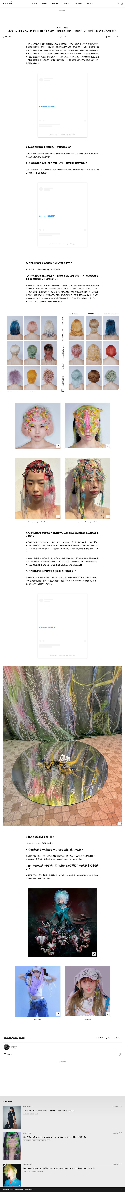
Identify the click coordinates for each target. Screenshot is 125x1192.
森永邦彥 (40, 1171)
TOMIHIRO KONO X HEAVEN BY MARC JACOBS (55, 1137)
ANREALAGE (27, 1171)
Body (30, 1133)
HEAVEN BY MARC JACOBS (39, 1140)
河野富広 (15, 1037)
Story (66, 28)
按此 (27, 1189)
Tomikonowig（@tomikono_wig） (62, 134)
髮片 (48, 1140)
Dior (37, 1113)
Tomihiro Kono (7, 1037)
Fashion (59, 28)
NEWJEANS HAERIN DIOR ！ (49, 1110)
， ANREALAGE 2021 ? (59, 1168)
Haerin (32, 1113)
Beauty (25, 1133)
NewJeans (21, 1037)
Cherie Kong (64, 37)
